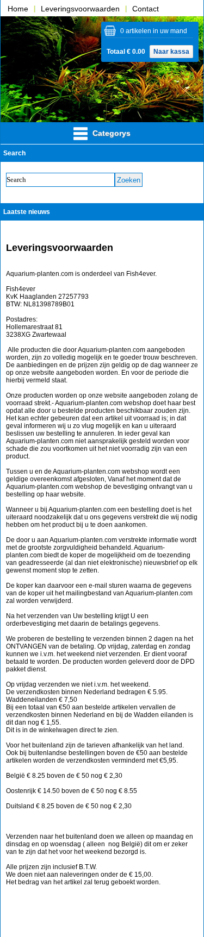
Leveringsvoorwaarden (80, 8)
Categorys (110, 133)
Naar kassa (171, 51)
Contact (145, 8)
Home (18, 8)
